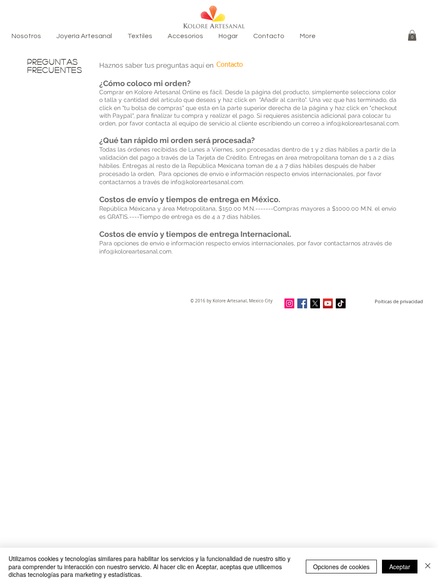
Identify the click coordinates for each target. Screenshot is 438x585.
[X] (315, 303)
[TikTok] (341, 303)
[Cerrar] (428, 566)
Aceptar (399, 566)
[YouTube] (328, 303)
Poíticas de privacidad (399, 301)
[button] (412, 35)
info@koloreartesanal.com (362, 123)
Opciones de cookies (341, 566)
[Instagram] (289, 303)
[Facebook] (302, 303)
